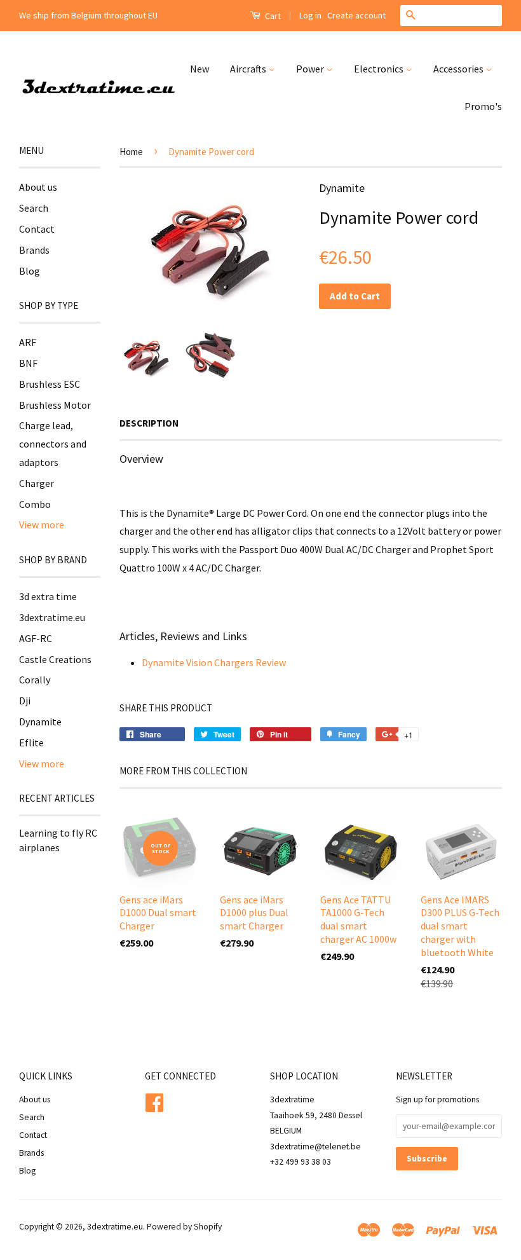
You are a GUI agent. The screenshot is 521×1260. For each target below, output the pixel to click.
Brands (34, 249)
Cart (272, 16)
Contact (37, 229)
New (199, 68)
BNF (28, 363)
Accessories (459, 68)
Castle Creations (55, 659)
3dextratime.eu (52, 617)
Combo (35, 504)
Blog (29, 270)
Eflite (31, 742)
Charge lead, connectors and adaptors (52, 444)
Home (131, 152)
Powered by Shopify (184, 1226)
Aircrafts (249, 68)
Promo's (483, 106)
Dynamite (40, 721)
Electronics (379, 68)
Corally (34, 679)
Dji (24, 700)
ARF (27, 342)
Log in (310, 15)
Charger (36, 483)
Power (311, 68)
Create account (356, 15)
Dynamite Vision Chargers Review (214, 662)
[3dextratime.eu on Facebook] (154, 1100)
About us (38, 187)
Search (33, 208)
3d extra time (48, 596)
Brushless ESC (49, 384)
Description (149, 423)
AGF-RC (35, 638)
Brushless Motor (55, 405)
